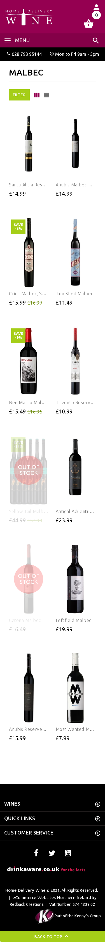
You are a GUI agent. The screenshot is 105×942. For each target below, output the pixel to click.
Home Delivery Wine (25, 890)
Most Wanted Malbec (78, 729)
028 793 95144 (27, 54)
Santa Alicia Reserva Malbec (39, 184)
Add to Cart (15, 202)
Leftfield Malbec (74, 620)
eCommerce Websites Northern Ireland (52, 897)
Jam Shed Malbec (74, 293)
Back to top (49, 936)
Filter (19, 95)
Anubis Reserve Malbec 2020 (40, 729)
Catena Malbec (25, 620)
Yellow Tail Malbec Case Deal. (40, 511)
